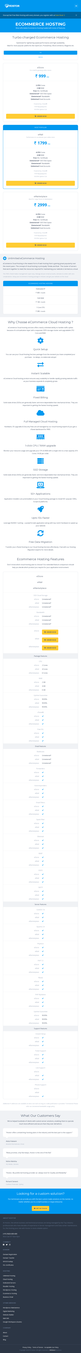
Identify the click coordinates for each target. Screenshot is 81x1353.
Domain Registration (10, 1254)
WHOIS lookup (8, 1261)
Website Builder (8, 1315)
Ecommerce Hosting (10, 1293)
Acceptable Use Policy (51, 1347)
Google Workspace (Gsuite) (12, 1322)
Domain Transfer (8, 1258)
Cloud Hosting (8, 1279)
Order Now (42, 116)
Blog (4, 1340)
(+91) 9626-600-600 (10, 1234)
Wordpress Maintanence (11, 1308)
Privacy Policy (27, 1347)
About (5, 1332)
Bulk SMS (6, 1318)
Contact (5, 1336)
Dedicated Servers (9, 1283)
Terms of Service (38, 1347)
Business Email (8, 1297)
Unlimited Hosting (9, 1276)
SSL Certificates (8, 1265)
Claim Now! (59, 15)
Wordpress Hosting (9, 1290)
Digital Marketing (8, 1311)
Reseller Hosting (8, 1286)
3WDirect (52, 1350)
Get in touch (41, 1208)
